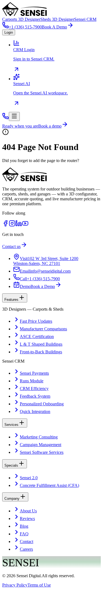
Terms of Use (39, 585)
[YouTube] (25, 225)
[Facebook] (5, 225)
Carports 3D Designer (21, 19)
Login (8, 32)
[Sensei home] (24, 179)
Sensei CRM (85, 19)
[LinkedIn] (18, 225)
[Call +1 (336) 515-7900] (5, 117)
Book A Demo (54, 27)
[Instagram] (12, 225)
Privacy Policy (14, 585)
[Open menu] (14, 116)
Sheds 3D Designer (57, 19)
